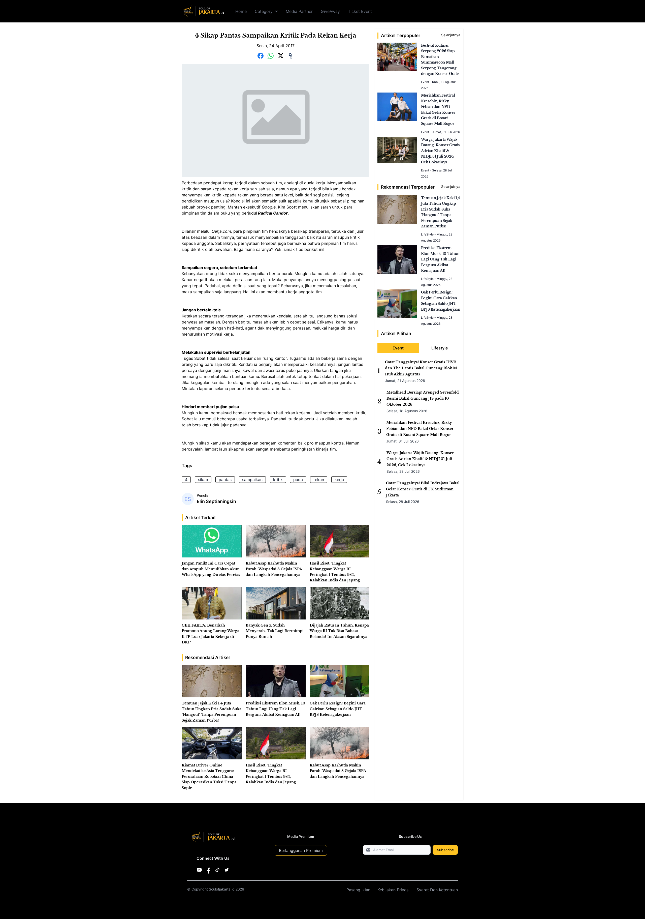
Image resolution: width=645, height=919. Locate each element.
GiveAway (330, 11)
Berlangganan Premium (301, 850)
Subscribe (445, 850)
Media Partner (299, 11)
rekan (318, 479)
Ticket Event (360, 11)
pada (298, 479)
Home (241, 11)
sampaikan (252, 479)
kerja (339, 479)
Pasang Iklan (358, 889)
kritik (278, 479)
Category (264, 11)
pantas (225, 479)
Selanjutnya (450, 35)
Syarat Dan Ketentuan (437, 889)
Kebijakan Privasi (393, 889)
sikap (203, 479)
